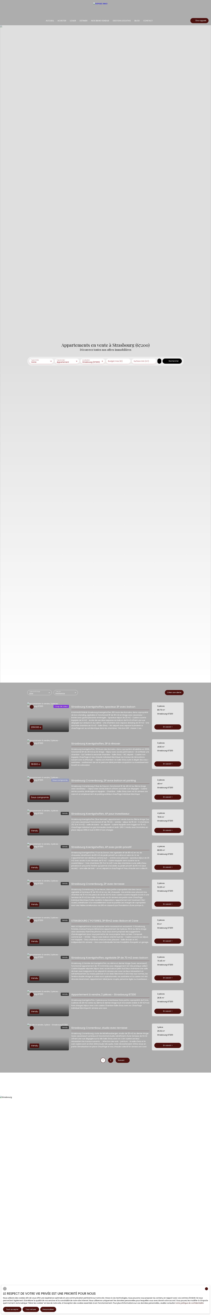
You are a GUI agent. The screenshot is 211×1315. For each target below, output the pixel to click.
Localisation (86, 360)
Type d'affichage (34, 691)
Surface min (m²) (141, 361)
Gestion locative (122, 20)
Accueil (50, 20)
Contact (148, 20)
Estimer (83, 20)
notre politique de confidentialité (189, 1303)
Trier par (58, 691)
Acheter (62, 20)
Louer (73, 20)
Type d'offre (35, 360)
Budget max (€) (115, 361)
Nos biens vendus (100, 20)
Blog (137, 20)
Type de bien (61, 360)
